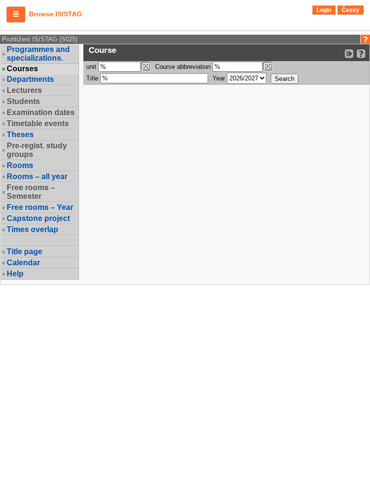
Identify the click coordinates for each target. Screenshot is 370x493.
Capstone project (38, 218)
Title (92, 78)
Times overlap (32, 229)
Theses (20, 134)
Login (324, 10)
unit (91, 66)
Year (218, 78)
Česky (350, 10)
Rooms (20, 165)
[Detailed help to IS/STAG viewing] (361, 54)
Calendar (23, 263)
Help (15, 274)
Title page (24, 251)
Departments (30, 79)
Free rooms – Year (40, 207)
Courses (22, 69)
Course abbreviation (183, 66)
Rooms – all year (37, 176)
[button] (16, 14)
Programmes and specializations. (38, 53)
